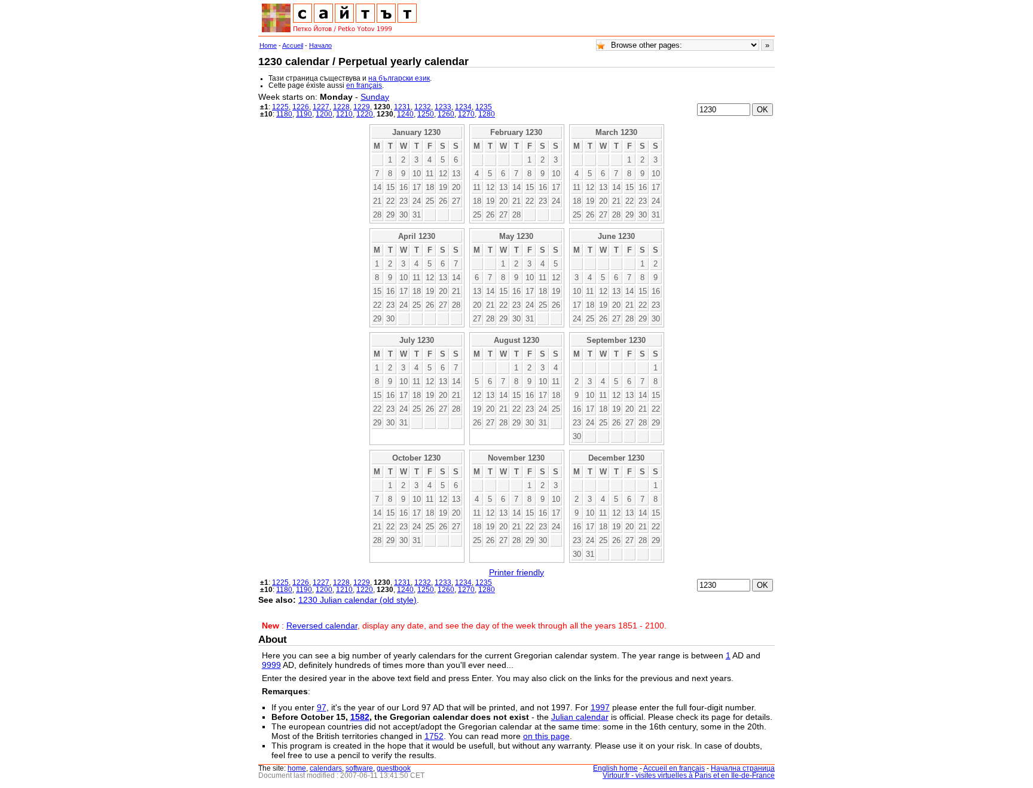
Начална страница (743, 768)
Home (268, 45)
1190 (304, 114)
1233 (443, 107)
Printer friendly (516, 572)
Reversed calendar (321, 625)
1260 (446, 114)
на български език (399, 78)
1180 (284, 114)
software (359, 768)
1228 (341, 107)
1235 (483, 107)
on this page (546, 736)
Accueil (292, 45)
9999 (271, 665)
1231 (402, 107)
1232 (422, 107)
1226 (300, 107)
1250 (425, 114)
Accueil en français (674, 768)
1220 (364, 114)
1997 (600, 707)
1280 (486, 114)
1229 (361, 107)
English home (615, 768)
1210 (344, 114)
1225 (280, 107)
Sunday (374, 97)
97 (321, 707)
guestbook (394, 768)
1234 (463, 107)
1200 (324, 114)
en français (364, 85)
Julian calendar (580, 717)
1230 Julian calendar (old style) (357, 600)
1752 (434, 736)
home (297, 768)
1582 (359, 717)
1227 (321, 107)
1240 (405, 114)
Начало (320, 45)
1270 (466, 114)
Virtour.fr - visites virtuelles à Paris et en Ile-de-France (689, 775)
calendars (326, 768)
